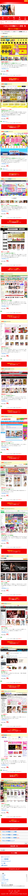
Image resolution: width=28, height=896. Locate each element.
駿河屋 (5, 735)
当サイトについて (5, 857)
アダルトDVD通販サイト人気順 (9, 831)
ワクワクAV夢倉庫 (7, 178)
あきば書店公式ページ (14, 174)
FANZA (5, 603)
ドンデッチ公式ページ (14, 316)
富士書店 (6, 36)
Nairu (5, 321)
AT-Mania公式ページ (14, 457)
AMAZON (6, 647)
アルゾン (6, 462)
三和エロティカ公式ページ (14, 269)
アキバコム (6, 780)
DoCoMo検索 (5, 879)
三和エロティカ (7, 226)
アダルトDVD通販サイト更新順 (10, 837)
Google (4, 875)
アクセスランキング (6, 861)
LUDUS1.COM (7, 368)
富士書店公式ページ (14, 79)
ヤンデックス (5, 881)
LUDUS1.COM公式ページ (14, 411)
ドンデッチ (6, 273)
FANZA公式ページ (14, 642)
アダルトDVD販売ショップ (8, 840)
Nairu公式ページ (14, 364)
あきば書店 (6, 131)
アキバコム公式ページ (14, 821)
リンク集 (3, 863)
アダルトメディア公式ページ (14, 730)
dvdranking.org (15, 893)
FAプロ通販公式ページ (14, 599)
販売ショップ (5, 121)
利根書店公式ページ (14, 127)
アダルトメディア (7, 691)
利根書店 (6, 84)
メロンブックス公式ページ (14, 551)
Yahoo (3, 878)
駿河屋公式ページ (14, 775)
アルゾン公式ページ (14, 504)
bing (3, 876)
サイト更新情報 (4, 859)
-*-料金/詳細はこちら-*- (5, 68)
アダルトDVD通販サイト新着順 (10, 834)
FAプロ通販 (6, 556)
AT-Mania (6, 416)
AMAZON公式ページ (14, 686)
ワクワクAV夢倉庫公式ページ (14, 221)
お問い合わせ (4, 865)
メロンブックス (7, 508)
